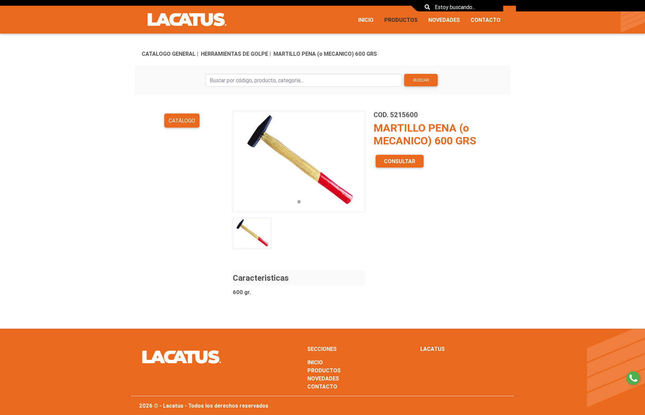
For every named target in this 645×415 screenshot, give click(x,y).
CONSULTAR (399, 161)
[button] (243, 161)
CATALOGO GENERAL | (170, 53)
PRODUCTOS (401, 19)
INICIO (366, 19)
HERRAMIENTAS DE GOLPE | (236, 53)
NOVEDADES (444, 19)
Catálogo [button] (182, 120)
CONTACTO (486, 19)
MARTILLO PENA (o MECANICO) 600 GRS (325, 53)
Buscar (421, 80)
